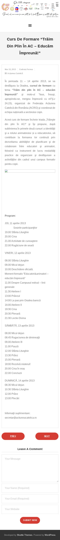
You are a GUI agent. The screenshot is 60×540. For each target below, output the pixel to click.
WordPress (50, 535)
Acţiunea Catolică (15, 73)
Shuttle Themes (24, 535)
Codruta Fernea (26, 69)
